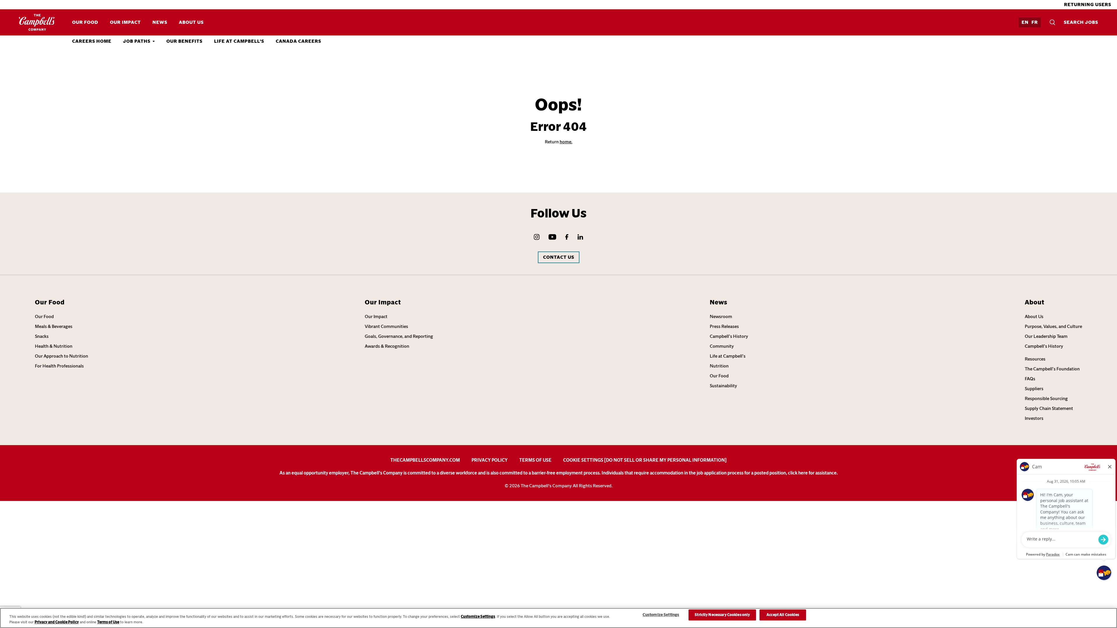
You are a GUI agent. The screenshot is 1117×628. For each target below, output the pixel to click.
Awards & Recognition (387, 346)
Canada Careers (298, 41)
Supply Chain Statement (1049, 408)
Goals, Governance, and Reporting (399, 336)
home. (566, 141)
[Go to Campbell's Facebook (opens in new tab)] (566, 237)
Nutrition (719, 366)
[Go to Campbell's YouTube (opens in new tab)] (552, 237)
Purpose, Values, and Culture (1053, 326)
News (159, 22)
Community (722, 346)
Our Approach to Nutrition (61, 356)
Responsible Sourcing (1046, 398)
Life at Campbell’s (728, 356)
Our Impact (125, 22)
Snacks (42, 336)
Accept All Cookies (782, 615)
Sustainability (723, 385)
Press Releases (724, 326)
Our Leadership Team (1046, 336)
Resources (1035, 359)
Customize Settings (478, 616)
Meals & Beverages (53, 326)
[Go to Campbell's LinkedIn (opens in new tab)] (580, 237)
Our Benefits (184, 41)
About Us (191, 22)
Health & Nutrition (53, 346)
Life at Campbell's (239, 41)
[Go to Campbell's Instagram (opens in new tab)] (537, 237)
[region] (558, 618)
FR (1034, 22)
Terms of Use (535, 460)
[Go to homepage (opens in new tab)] (37, 22)
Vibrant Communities (386, 326)
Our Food (85, 22)
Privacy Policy (490, 460)
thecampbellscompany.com (425, 460)
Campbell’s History (729, 336)
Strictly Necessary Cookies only (722, 615)
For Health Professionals (59, 366)
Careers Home (91, 41)
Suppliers (1034, 388)
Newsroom (721, 316)
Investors (1034, 418)
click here (798, 473)
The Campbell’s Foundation (1052, 369)
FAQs (1030, 378)
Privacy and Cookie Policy (57, 622)
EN (1025, 22)
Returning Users (1087, 4)
